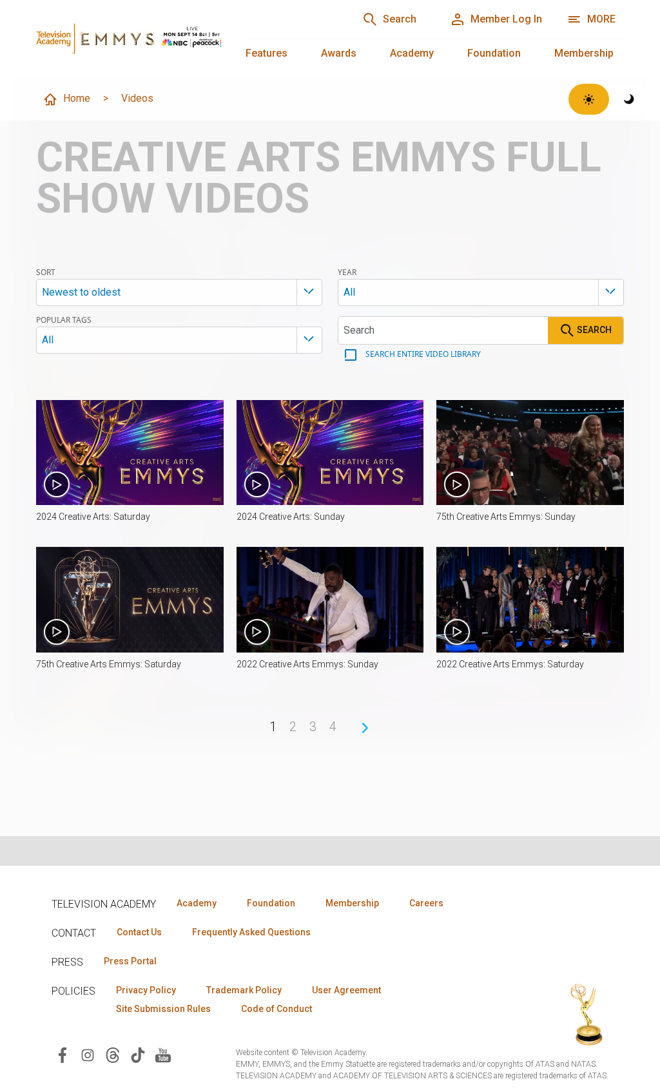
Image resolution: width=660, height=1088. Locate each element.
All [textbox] (349, 292)
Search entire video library (422, 353)
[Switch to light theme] (588, 99)
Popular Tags (64, 320)
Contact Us (139, 932)
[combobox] (179, 292)
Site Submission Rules (163, 1009)
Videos (137, 98)
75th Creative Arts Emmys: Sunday (506, 516)
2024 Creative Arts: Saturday (93, 516)
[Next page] (364, 727)
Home (76, 98)
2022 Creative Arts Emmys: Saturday (510, 664)
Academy (412, 53)
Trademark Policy (244, 990)
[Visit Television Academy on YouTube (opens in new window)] (163, 1054)
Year (347, 272)
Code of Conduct (276, 1009)
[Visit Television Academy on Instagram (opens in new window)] (88, 1054)
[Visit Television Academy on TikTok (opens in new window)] (138, 1054)
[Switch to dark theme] (629, 99)
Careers (426, 903)
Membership (584, 53)
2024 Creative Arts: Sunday (291, 516)
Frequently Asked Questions (251, 932)
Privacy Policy (146, 990)
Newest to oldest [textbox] (81, 292)
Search (593, 329)
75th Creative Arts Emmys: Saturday (108, 664)
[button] (130, 452)
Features (266, 53)
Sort (45, 272)
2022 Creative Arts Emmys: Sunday (307, 664)
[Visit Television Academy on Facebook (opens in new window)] (62, 1054)
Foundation (494, 53)
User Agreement (346, 990)
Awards (338, 53)
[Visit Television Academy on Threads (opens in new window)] (113, 1054)
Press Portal (130, 961)
